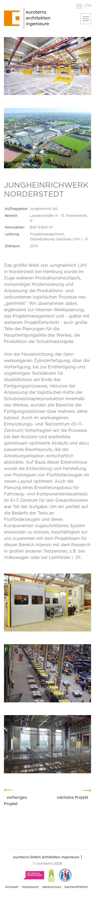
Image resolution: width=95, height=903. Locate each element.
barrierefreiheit (76, 887)
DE (79, 6)
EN (88, 6)
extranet (11, 887)
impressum (30, 887)
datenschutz (51, 887)
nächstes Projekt (72, 798)
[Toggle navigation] (85, 18)
